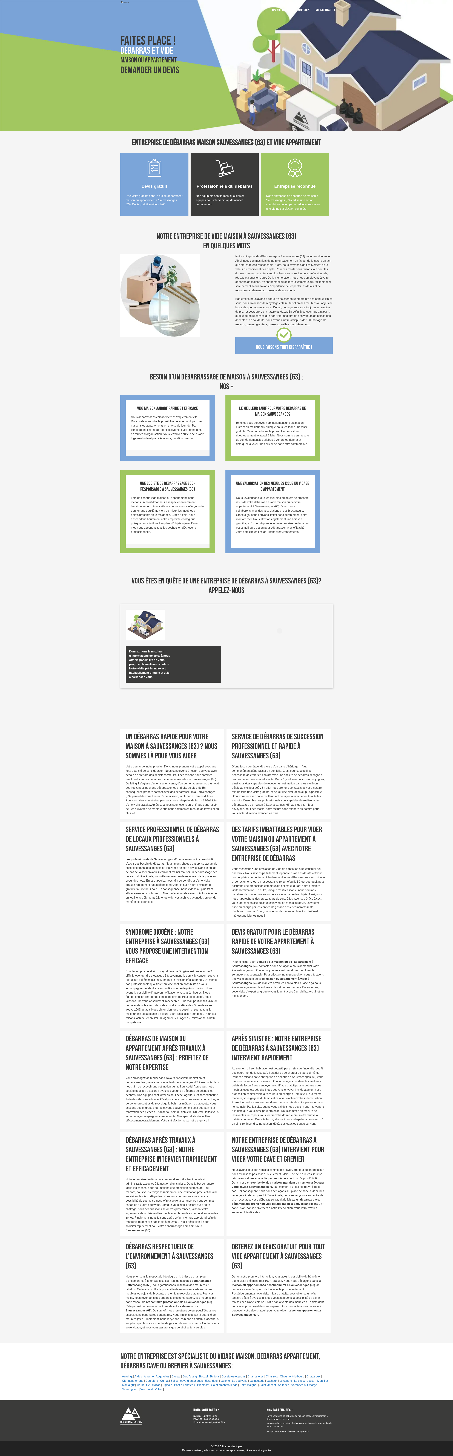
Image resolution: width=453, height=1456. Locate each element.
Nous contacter (326, 10)
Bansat (175, 1376)
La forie (225, 1380)
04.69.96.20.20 (301, 10)
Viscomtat (146, 1389)
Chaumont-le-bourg (292, 1376)
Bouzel (203, 1376)
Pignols (167, 1384)
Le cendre (285, 1380)
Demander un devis (149, 70)
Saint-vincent (267, 1384)
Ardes (138, 1376)
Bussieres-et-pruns (233, 1376)
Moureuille (143, 1384)
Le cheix (299, 1380)
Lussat (311, 1380)
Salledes (283, 1384)
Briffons (215, 1376)
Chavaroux (313, 1376)
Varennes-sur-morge (304, 1384)
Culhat (164, 1380)
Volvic (158, 1389)
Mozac (156, 1384)
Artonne (149, 1376)
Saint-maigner (248, 1384)
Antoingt (127, 1376)
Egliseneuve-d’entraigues (187, 1380)
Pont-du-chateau (184, 1384)
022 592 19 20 (280, 10)
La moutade (257, 1380)
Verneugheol (130, 1389)
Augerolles (162, 1376)
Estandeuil (211, 1380)
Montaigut (128, 1384)
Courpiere (151, 1380)
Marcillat (322, 1380)
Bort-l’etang (189, 1376)
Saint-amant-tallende (224, 1384)
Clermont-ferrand (132, 1380)
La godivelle (239, 1380)
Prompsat (203, 1384)
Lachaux (271, 1380)
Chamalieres (256, 1376)
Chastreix (272, 1376)
